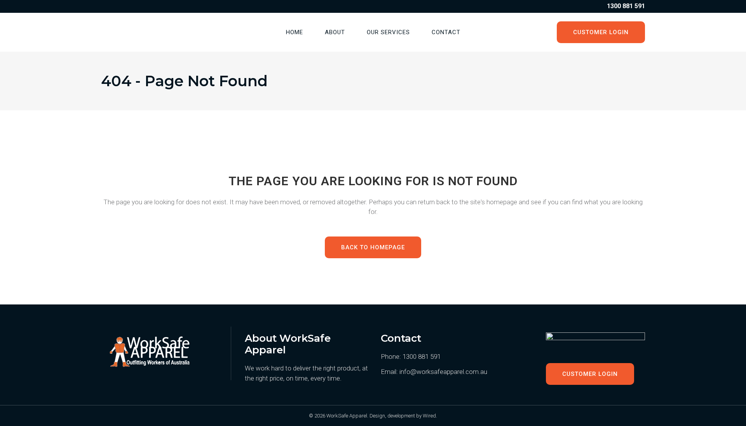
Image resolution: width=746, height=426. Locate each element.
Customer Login (601, 32)
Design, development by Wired (403, 416)
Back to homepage (373, 247)
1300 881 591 (422, 356)
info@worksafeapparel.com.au (443, 372)
